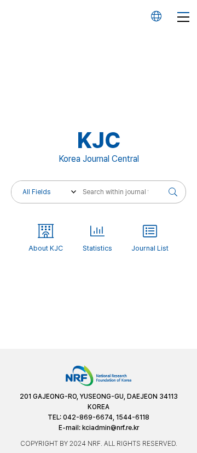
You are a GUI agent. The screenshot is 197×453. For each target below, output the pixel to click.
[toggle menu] (183, 16)
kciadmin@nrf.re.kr (110, 428)
